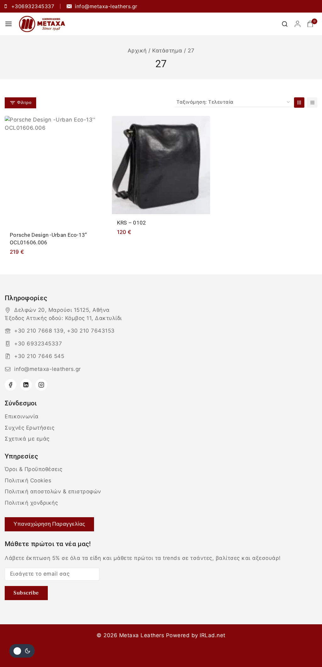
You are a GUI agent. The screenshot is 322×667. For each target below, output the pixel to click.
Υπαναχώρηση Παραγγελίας (49, 524)
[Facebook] (10, 385)
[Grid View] (299, 102)
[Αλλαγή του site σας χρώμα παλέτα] (22, 651)
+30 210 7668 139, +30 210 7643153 (64, 331)
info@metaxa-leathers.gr (47, 369)
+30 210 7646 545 (39, 356)
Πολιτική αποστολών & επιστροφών (53, 491)
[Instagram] (41, 385)
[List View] (312, 102)
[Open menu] (8, 24)
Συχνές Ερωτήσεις (29, 428)
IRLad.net (212, 635)
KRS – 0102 (131, 223)
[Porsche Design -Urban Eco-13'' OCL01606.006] (54, 171)
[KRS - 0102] (161, 165)
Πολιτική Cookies (28, 480)
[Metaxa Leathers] (42, 23)
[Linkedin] (26, 385)
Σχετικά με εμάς (27, 439)
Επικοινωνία (22, 416)
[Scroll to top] (305, 647)
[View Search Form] (284, 24)
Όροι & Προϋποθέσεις (34, 469)
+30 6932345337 (38, 343)
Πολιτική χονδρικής (31, 503)
